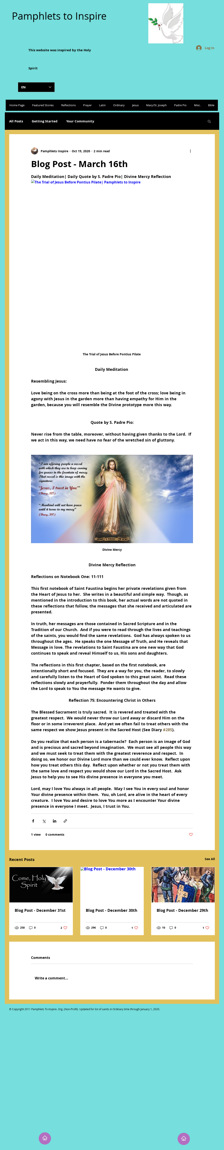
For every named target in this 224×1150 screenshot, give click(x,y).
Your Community (80, 121)
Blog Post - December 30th (111, 910)
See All (210, 859)
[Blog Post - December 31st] (41, 884)
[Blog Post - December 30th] (112, 884)
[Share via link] (65, 821)
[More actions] (190, 151)
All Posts (16, 121)
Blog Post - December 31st (40, 910)
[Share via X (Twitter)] (44, 821)
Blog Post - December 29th (182, 910)
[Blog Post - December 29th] (183, 884)
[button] (209, 121)
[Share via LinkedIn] (54, 821)
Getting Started (45, 121)
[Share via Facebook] (33, 821)
